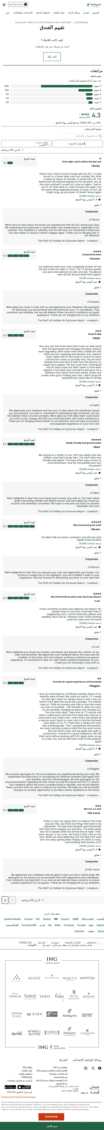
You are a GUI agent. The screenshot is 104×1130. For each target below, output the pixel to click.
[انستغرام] (85, 1068)
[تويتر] (93, 1068)
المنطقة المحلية (43, 12)
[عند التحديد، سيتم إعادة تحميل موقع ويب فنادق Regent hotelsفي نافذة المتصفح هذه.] (34, 977)
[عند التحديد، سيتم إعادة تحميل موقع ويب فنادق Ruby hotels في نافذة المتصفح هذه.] (59, 996)
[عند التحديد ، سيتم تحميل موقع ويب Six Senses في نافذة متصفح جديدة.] (16, 977)
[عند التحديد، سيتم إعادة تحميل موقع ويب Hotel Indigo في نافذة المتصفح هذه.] (15, 996)
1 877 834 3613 (70, 1091)
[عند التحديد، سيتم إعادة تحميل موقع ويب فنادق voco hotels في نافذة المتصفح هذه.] (45, 996)
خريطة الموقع (61, 1083)
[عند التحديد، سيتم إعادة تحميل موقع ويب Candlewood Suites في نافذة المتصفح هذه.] (87, 1032)
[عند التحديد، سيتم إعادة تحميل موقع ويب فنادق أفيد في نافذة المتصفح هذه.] (16, 1032)
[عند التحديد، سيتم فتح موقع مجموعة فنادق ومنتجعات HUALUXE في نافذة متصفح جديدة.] (74, 996)
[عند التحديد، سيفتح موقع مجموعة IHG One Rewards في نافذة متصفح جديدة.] (52, 1047)
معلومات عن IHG (60, 1067)
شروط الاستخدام (60, 1077)
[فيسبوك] (99, 1068)
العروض (95, 12)
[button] (4, 4)
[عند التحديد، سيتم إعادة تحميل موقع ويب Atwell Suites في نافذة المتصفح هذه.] (34, 1032)
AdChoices (27, 1077)
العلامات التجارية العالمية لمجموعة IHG (52, 1070)
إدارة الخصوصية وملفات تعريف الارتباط (51, 1080)
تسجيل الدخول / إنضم (16, 4)
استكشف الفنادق (25, 1073)
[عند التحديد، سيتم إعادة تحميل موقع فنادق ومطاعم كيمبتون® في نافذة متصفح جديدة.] (87, 977)
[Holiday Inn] (94, 5)
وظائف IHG (27, 1067)
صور (8, 12)
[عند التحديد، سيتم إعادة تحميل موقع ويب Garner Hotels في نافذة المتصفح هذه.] (87, 1014)
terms (6, 1107)
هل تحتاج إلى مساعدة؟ (58, 1073)
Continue (51, 1116)
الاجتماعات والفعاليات (22, 12)
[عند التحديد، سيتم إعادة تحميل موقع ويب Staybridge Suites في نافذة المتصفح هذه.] (52, 1032)
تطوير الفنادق (27, 1070)
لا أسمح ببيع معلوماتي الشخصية (19, 1080)
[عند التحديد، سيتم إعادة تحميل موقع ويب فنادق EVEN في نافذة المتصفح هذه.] (34, 1014)
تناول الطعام (59, 12)
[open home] (100, 944)
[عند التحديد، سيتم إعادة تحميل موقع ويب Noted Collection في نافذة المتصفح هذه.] (30, 996)
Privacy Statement (16, 1109)
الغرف (86, 12)
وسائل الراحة (74, 12)
